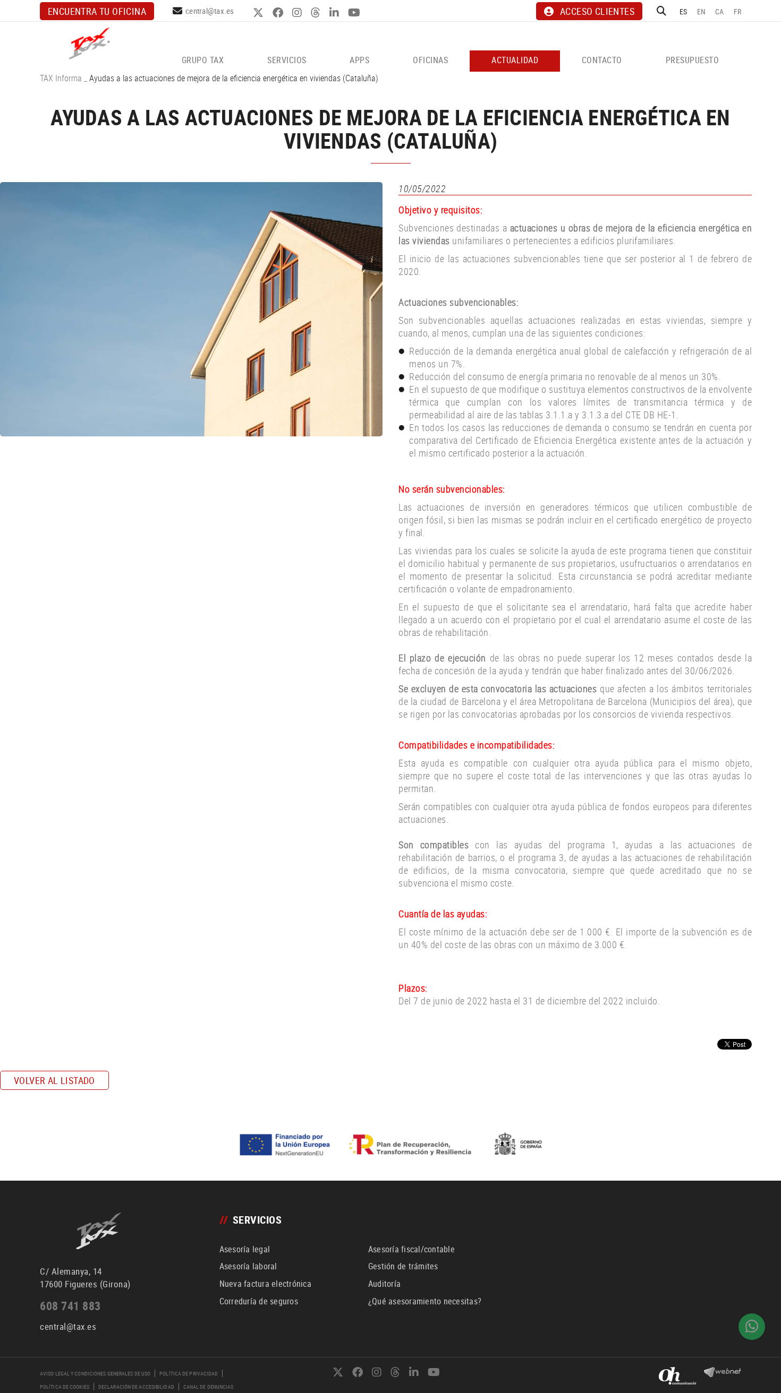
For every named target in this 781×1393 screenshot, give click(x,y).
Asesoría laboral (248, 1266)
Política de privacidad (188, 1373)
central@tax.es (209, 10)
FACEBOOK (279, 12)
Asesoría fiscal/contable (411, 1249)
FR (738, 11)
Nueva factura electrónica (265, 1283)
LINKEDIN (335, 12)
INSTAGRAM (298, 12)
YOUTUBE (355, 12)
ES (683, 11)
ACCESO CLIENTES (597, 11)
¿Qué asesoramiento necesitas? (424, 1301)
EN (701, 11)
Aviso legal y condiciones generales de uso (95, 1373)
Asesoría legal (244, 1249)
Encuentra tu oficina (97, 11)
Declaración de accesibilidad (136, 1386)
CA (719, 11)
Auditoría (384, 1283)
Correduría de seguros (258, 1301)
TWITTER (259, 12)
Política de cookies (64, 1386)
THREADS (317, 12)
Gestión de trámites (403, 1266)
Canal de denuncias (208, 1386)
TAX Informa (61, 78)
